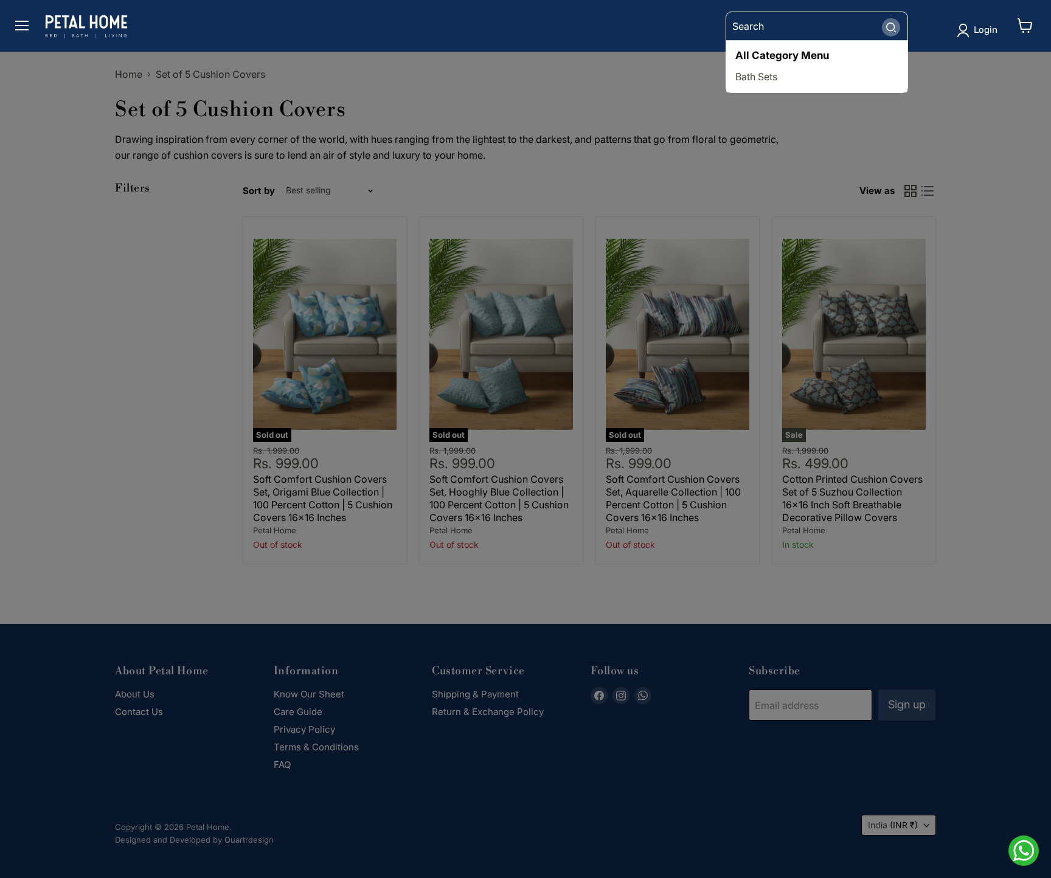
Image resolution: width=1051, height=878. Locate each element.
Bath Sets (756, 77)
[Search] (891, 26)
